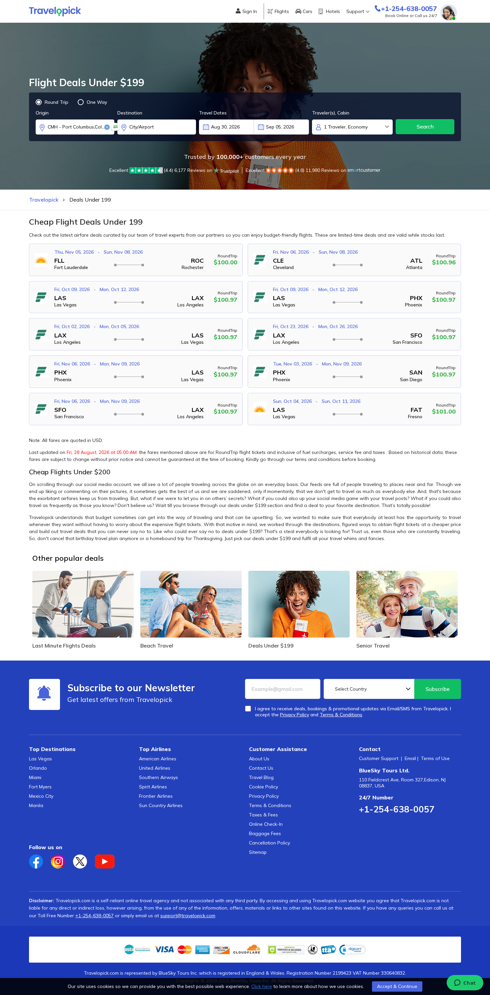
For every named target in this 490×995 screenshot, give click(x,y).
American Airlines (157, 759)
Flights (282, 11)
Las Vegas (40, 759)
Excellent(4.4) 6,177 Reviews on (160, 170)
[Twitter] (84, 859)
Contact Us (261, 768)
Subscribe (438, 689)
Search (425, 126)
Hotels (333, 11)
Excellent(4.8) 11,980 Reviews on (296, 170)
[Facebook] (40, 859)
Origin (42, 113)
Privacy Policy (264, 796)
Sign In (249, 11)
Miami (35, 777)
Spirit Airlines (153, 787)
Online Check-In (266, 824)
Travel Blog (261, 777)
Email (410, 758)
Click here (261, 986)
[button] (352, 949)
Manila (36, 805)
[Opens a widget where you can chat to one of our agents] (464, 983)
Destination (129, 113)
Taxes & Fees (263, 815)
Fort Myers (40, 787)
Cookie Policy (263, 787)
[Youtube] (108, 859)
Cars (307, 11)
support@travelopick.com (187, 916)
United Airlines (154, 768)
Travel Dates (213, 113)
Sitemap (258, 852)
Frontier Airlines (156, 796)
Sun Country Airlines (161, 805)
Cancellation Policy (269, 843)
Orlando (38, 768)
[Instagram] (62, 859)
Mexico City (41, 796)
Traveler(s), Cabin (330, 113)
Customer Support (378, 758)
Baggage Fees (265, 833)
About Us (259, 759)
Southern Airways (158, 777)
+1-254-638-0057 (397, 809)
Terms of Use (435, 758)
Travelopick (43, 199)
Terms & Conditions (270, 805)
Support (355, 11)
